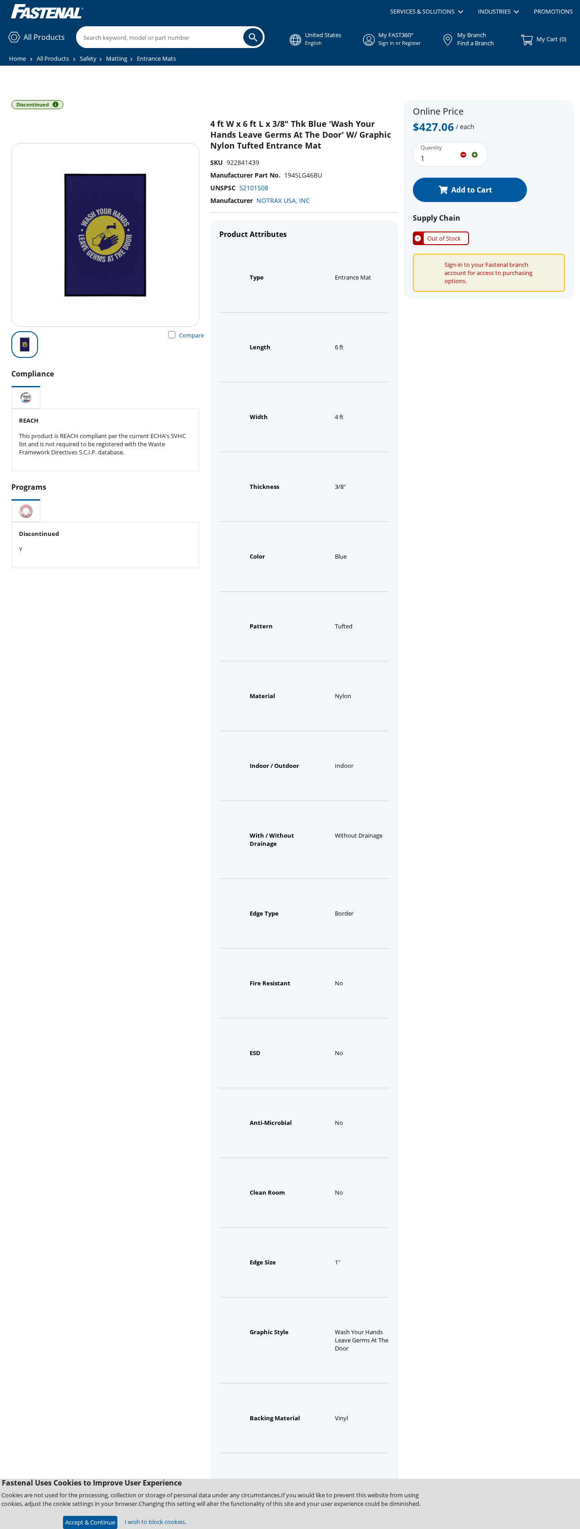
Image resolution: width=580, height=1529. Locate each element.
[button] (426, 12)
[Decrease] (463, 154)
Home (17, 58)
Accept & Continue (90, 1522)
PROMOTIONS (553, 11)
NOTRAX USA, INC (283, 200)
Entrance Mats (156, 58)
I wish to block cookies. (155, 1522)
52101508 (253, 187)
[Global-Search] (253, 37)
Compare (191, 335)
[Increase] (474, 154)
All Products (53, 58)
